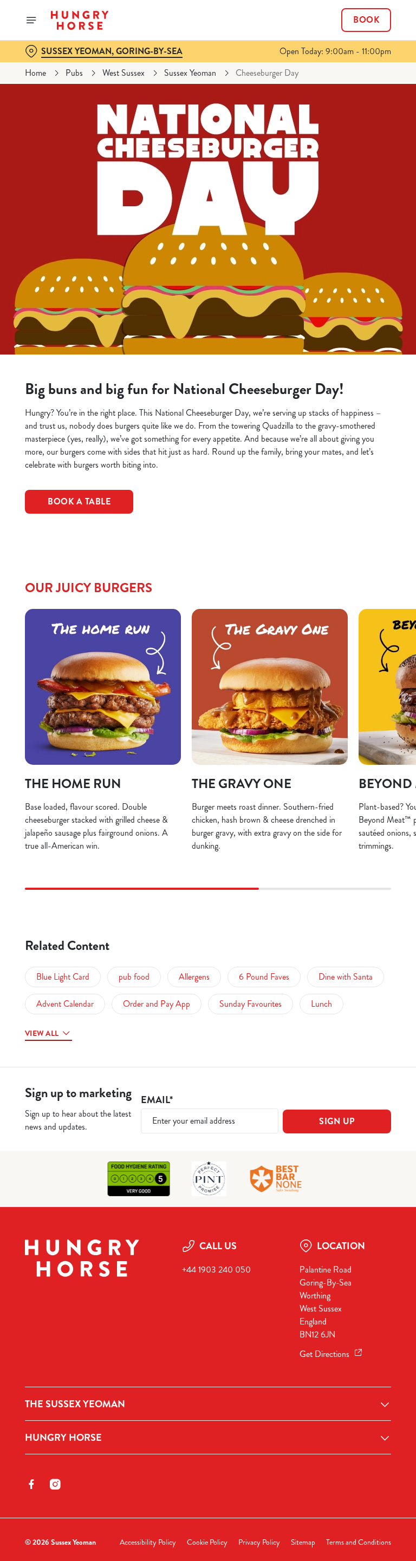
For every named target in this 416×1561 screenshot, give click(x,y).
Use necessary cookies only (205, 892)
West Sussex (123, 73)
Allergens (194, 976)
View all (41, 1033)
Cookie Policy (207, 1542)
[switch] (156, 818)
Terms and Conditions (358, 1542)
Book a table (79, 501)
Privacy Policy (259, 1542)
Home (35, 73)
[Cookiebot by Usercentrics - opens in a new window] (356, 660)
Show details (357, 858)
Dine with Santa (345, 976)
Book (366, 20)
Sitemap (303, 1542)
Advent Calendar (65, 1004)
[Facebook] (31, 1484)
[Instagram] (55, 1484)
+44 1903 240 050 (216, 1269)
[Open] (31, 20)
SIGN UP (337, 1121)
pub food (134, 976)
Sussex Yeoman (190, 73)
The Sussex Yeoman (75, 1404)
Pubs (74, 73)
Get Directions (324, 1354)
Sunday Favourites (250, 1004)
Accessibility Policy (148, 1542)
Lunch (321, 1004)
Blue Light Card (62, 976)
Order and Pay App (156, 1004)
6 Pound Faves (264, 976)
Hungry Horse (63, 1438)
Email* (157, 1100)
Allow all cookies (339, 892)
